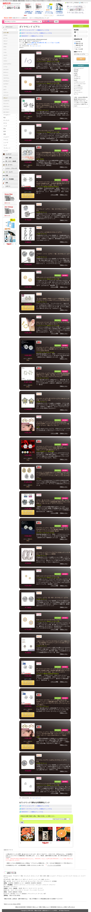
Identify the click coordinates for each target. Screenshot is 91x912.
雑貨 (4, 134)
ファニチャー (14, 886)
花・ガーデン (9, 164)
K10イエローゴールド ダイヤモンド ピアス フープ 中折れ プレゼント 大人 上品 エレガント (52, 323)
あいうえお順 (55, 42)
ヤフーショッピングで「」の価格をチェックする (35, 30)
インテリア (8, 154)
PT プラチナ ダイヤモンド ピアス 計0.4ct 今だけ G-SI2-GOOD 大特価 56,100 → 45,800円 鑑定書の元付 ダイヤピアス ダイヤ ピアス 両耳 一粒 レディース (53, 183)
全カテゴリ (30, 44)
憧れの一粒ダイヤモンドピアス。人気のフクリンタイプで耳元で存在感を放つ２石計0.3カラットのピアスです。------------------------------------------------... (53, 430)
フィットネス (33, 890)
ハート (4, 49)
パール (4, 52)
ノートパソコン (31, 884)
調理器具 (24, 893)
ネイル (5, 123)
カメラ (18, 881)
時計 (4, 117)
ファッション (9, 26)
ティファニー (6, 109)
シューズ (5, 142)
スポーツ (8, 186)
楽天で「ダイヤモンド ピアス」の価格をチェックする (37, 33)
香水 (4, 128)
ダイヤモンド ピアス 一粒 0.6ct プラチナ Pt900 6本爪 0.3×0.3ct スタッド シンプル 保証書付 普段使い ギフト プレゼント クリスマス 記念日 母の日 (52, 529)
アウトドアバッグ (32, 893)
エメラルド (5, 83)
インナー (5, 150)
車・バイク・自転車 (11, 161)
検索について (46, 907)
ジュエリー (6, 137)
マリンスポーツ (19, 890)
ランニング (41, 890)
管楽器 (20, 892)
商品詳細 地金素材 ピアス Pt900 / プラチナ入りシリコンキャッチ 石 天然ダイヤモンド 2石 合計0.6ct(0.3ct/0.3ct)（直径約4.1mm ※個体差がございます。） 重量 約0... (53, 536)
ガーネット (5, 72)
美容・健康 (8, 157)
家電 (7, 175)
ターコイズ (5, 69)
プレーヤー (40, 881)
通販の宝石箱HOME (20, 907)
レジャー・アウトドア (11, 168)
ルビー (4, 89)
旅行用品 (13, 893)
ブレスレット (6, 148)
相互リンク (35, 907)
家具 (13, 879)
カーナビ (40, 888)
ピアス (5, 29)
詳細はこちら (63, 69)
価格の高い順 (42, 42)
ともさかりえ (6, 100)
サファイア (5, 95)
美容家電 (33, 883)
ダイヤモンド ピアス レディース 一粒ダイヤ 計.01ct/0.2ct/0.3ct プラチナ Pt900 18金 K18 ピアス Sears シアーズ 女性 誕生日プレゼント (51, 448)
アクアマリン (6, 78)
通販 (40, 907)
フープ (4, 58)
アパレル (5, 139)
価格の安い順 (35, 42)
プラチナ (5, 43)
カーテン (47, 879)
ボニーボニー (6, 112)
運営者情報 (54, 907)
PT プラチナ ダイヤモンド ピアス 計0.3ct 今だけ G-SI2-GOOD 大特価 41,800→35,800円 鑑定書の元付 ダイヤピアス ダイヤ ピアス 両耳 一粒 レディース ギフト (53, 670)
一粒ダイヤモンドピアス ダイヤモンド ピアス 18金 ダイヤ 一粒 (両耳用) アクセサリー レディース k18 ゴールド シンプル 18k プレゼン (53, 642)
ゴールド (5, 35)
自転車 (20, 888)
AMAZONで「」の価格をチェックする (32, 36)
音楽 (7, 182)
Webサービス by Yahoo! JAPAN (12, 904)
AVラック (25, 879)
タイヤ (30, 888)
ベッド (35, 879)
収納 (16, 879)
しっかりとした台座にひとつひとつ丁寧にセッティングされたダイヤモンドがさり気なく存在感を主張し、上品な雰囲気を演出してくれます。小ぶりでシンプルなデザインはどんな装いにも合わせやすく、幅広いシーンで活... (53, 329)
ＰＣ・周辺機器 (10, 179)
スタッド (5, 40)
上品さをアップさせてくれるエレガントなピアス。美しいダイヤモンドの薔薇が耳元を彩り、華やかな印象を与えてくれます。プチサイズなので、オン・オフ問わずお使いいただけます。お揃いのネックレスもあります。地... (53, 789)
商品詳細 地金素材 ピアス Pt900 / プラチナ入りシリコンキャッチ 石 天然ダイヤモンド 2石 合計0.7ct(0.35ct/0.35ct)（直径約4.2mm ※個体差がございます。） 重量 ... (53, 355)
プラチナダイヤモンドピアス (45, 130)
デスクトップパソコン (20, 884)
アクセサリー (6, 114)
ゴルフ (12, 890)
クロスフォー (6, 106)
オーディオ (24, 881)
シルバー (5, 55)
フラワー (5, 60)
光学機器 (54, 881)
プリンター (39, 884)
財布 (4, 131)
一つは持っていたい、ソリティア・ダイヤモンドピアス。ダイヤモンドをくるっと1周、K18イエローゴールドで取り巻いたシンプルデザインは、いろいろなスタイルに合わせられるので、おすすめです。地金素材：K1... (53, 283)
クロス (4, 46)
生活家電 (10, 883)
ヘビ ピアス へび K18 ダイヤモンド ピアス (49, 232)
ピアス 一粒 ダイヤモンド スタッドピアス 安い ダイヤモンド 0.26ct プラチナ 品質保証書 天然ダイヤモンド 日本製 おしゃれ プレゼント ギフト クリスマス (53, 502)
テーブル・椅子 (42, 893)
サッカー (26, 890)
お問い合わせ (71, 907)
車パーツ (25, 888)
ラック (20, 879)
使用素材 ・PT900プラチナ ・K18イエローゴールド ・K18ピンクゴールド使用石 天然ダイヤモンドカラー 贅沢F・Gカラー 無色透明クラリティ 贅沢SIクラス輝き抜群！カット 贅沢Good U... (53, 678)
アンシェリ (5, 103)
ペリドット (5, 92)
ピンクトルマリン (7, 63)
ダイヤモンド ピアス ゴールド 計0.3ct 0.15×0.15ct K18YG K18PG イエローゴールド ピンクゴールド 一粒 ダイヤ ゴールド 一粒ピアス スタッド (52, 423)
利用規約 (29, 907)
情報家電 (39, 883)
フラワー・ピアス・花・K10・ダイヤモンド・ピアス (52, 597)
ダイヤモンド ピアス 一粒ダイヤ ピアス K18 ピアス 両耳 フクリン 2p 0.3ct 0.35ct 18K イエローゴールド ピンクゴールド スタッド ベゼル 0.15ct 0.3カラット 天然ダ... (53, 733)
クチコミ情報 (54, 69)
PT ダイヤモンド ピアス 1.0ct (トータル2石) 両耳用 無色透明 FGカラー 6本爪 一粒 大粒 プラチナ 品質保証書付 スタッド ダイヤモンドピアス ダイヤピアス (53, 375)
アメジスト (5, 75)
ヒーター (22, 883)
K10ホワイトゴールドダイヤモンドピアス (48, 783)
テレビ (14, 881)
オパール (5, 38)
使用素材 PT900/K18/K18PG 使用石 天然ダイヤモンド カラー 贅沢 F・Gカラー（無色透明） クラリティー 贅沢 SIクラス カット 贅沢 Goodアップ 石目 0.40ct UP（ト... (53, 191)
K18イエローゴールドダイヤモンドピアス (48, 82)
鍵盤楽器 (15, 892)
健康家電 (27, 883)
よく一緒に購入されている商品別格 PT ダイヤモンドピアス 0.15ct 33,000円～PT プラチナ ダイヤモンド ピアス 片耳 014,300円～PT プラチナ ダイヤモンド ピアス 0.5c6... (53, 709)
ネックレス (6, 120)
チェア (31, 879)
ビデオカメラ (47, 881)
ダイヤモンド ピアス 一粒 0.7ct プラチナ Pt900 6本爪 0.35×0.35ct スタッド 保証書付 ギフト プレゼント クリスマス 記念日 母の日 (52, 349)
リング (5, 145)
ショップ (49, 42)
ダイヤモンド (6, 80)
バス (39, 879)
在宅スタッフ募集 (62, 907)
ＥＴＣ (35, 888)
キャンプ (18, 893)
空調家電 (16, 883)
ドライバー (45, 884)
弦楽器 (10, 892)
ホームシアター (32, 881)
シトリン (5, 66)
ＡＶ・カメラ (9, 172)
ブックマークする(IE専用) (54, 865)
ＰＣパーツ (52, 884)
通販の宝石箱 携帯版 (14, 895)
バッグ (5, 126)
